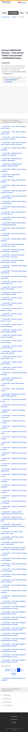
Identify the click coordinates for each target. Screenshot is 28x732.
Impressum (14, 716)
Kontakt (14, 722)
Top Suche (6, 2)
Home (4, 13)
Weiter (14, 674)
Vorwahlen (13, 13)
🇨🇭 (22, 2)
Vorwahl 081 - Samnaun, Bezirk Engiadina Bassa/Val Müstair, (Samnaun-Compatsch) (13, 526)
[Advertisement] (14, 34)
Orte (21, 13)
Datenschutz (14, 719)
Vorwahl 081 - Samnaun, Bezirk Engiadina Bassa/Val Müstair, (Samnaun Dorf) (13, 519)
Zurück (7, 670)
